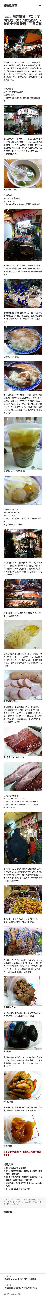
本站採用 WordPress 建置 (12, 1294)
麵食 (8, 1204)
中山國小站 (14, 1204)
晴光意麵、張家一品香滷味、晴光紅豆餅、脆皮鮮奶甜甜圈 (23, 65)
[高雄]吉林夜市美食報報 (16, 1168)
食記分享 (27, 1200)
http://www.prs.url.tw (13, 524)
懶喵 (18, 1200)
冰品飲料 (11, 1202)
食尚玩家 (28, 1202)
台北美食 (35, 1202)
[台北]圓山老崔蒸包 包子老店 (18, 1189)
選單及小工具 (39, 5)
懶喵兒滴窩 (10, 5)
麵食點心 (34, 1200)
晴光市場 (20, 1202)
